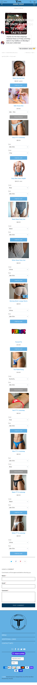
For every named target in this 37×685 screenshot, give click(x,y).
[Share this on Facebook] (16, 561)
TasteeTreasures (10, 676)
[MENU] (1, 1)
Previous (27, 52)
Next (33, 52)
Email (4, 583)
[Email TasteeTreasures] (12, 649)
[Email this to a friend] (25, 561)
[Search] (30, 1)
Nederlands (16, 659)
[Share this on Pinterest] (20, 561)
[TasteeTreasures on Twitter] (21, 649)
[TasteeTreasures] (18, 1)
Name (4, 575)
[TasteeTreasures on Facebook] (15, 649)
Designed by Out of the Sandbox (24, 676)
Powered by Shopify (7, 678)
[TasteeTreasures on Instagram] (18, 649)
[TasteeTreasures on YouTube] (24, 649)
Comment (5, 590)
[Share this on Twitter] (11, 561)
